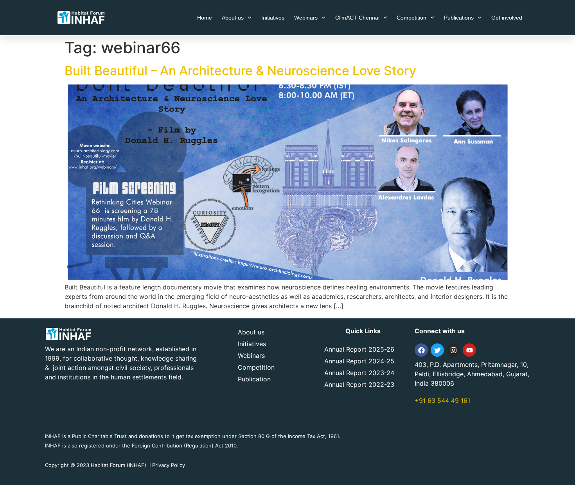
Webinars (306, 17)
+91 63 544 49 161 (442, 400)
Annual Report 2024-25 (359, 361)
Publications (459, 17)
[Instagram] (453, 350)
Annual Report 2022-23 (359, 384)
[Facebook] (421, 350)
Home (204, 17)
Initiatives (272, 17)
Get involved (506, 17)
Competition (411, 17)
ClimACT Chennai (357, 17)
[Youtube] (469, 350)
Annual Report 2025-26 (359, 349)
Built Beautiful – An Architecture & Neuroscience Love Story (240, 70)
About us (233, 17)
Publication (254, 379)
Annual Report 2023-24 (359, 373)
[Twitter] (437, 350)
